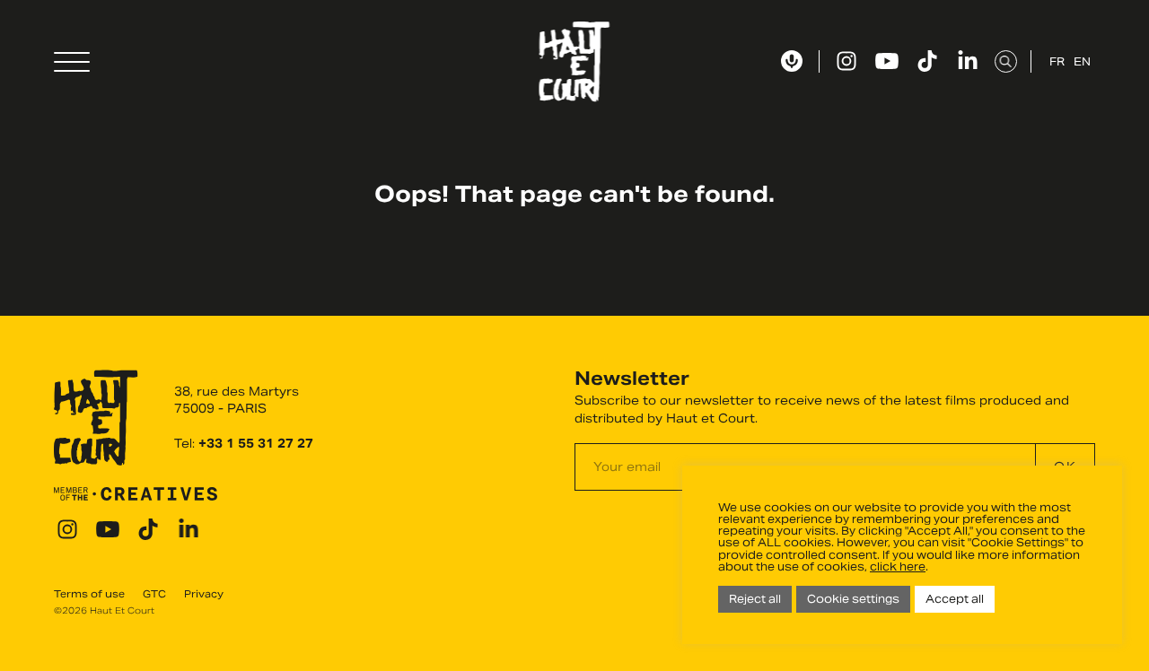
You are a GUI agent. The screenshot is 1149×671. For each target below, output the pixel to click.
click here (897, 566)
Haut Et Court (574, 62)
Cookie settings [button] (853, 599)
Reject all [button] (755, 599)
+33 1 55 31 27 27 (255, 443)
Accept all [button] (954, 599)
